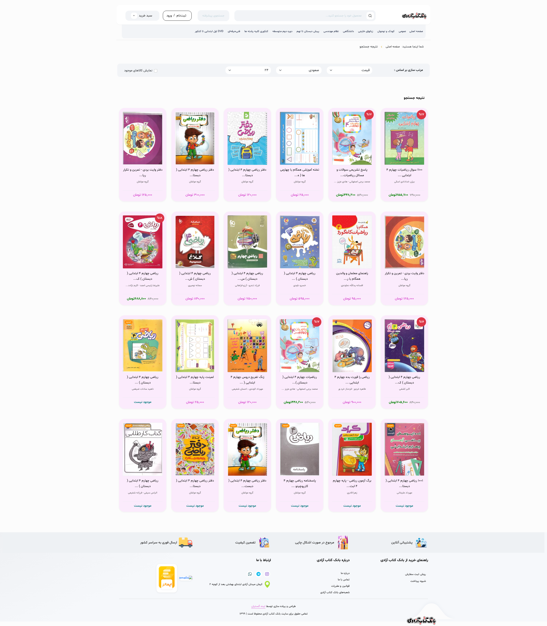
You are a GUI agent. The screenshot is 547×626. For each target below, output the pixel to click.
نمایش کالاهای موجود (138, 70)
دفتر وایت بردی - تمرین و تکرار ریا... (142, 173)
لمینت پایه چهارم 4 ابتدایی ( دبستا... (195, 380)
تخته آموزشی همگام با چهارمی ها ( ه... (299, 173)
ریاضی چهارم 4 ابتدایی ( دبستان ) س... (247, 276)
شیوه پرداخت (418, 581)
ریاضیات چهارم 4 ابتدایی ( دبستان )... (299, 380)
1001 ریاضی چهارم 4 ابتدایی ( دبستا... (404, 483)
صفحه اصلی (393, 47)
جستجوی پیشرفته (213, 16)
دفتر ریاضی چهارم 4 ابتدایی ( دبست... (247, 483)
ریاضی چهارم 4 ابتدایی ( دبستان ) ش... (195, 276)
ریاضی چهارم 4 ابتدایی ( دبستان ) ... (299, 276)
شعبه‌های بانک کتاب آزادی (335, 592)
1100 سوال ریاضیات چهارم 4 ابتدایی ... (404, 173)
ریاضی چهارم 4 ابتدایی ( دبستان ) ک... (142, 276)
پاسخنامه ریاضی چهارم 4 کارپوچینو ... (300, 483)
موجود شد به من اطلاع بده (143, 367)
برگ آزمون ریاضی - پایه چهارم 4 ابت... (352, 483)
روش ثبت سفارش (415, 574)
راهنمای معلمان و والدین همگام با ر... (352, 276)
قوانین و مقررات (340, 586)
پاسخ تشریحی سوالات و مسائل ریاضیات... (352, 173)
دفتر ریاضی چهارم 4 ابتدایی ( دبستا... (247, 173)
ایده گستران (258, 606)
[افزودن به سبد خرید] (419, 160)
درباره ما (345, 573)
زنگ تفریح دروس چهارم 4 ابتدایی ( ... (247, 380)
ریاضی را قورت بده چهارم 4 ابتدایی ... (352, 380)
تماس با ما (344, 580)
